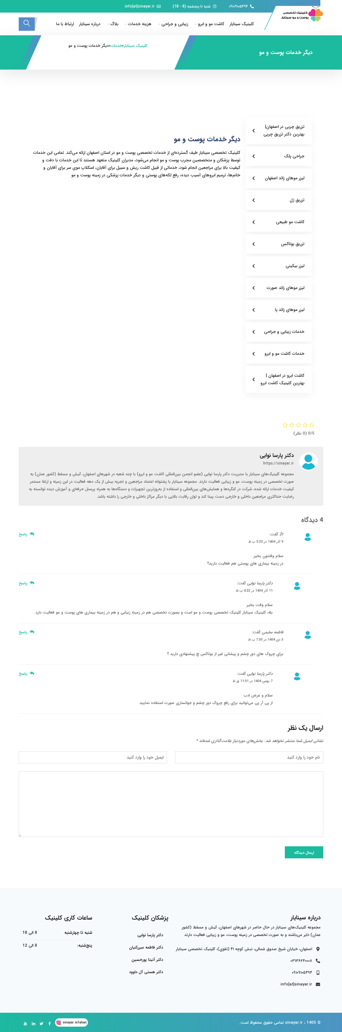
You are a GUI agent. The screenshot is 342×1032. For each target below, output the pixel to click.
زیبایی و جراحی (174, 24)
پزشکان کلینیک (150, 917)
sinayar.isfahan (75, 1022)
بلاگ (114, 24)
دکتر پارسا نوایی (150, 935)
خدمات (116, 46)
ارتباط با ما (65, 24)
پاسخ (23, 534)
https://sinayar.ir (278, 463)
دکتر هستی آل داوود (146, 972)
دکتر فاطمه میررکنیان (146, 947)
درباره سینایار (89, 24)
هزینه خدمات (139, 24)
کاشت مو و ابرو (211, 24)
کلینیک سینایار (242, 24)
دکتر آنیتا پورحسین (147, 960)
